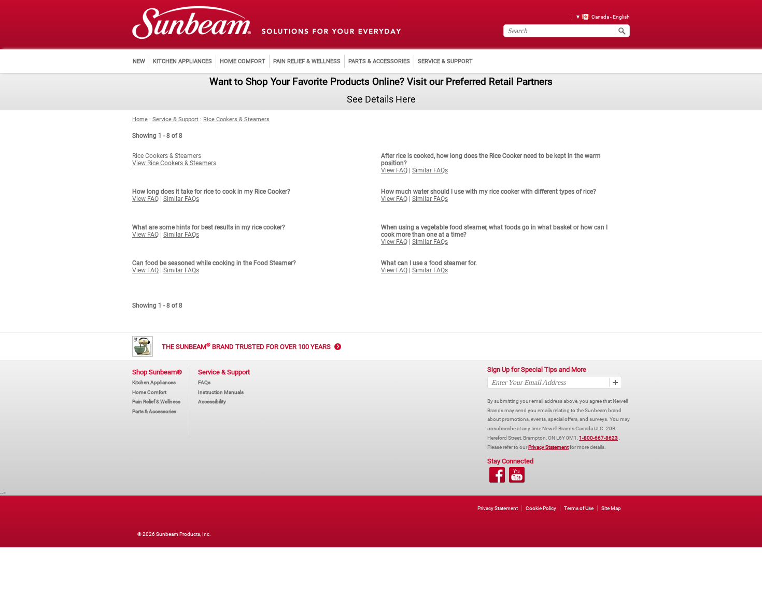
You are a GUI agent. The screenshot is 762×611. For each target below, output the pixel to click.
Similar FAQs (430, 170)
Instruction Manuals (221, 392)
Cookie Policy (541, 508)
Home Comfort (149, 392)
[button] (599, 16)
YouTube (517, 475)
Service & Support (175, 119)
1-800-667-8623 (598, 438)
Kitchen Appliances (154, 382)
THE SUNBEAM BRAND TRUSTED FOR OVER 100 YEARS (246, 347)
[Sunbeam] (191, 23)
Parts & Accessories (154, 411)
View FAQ (394, 170)
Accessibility (212, 401)
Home (140, 119)
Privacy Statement (548, 447)
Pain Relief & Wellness (156, 401)
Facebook (497, 475)
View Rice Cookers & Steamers (174, 163)
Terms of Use (579, 508)
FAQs (204, 382)
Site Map (611, 508)
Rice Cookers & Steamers (236, 119)
